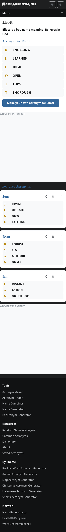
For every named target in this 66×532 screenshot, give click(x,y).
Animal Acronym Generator (19, 474)
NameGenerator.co (14, 512)
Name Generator (13, 409)
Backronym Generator (16, 415)
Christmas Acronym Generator (22, 485)
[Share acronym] (45, 196)
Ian (5, 276)
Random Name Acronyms (18, 430)
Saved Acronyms (13, 453)
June (6, 196)
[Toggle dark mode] (60, 4)
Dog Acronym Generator (18, 480)
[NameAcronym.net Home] (19, 5)
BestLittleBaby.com (14, 518)
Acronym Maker (12, 392)
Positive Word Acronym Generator (24, 468)
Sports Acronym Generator (19, 497)
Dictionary (9, 441)
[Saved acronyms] (52, 4)
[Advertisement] (33, 149)
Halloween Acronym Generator (22, 491)
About (6, 447)
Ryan (6, 236)
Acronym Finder (12, 398)
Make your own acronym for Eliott (30, 103)
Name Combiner (12, 403)
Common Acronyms (15, 436)
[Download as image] (53, 196)
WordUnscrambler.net (16, 524)
